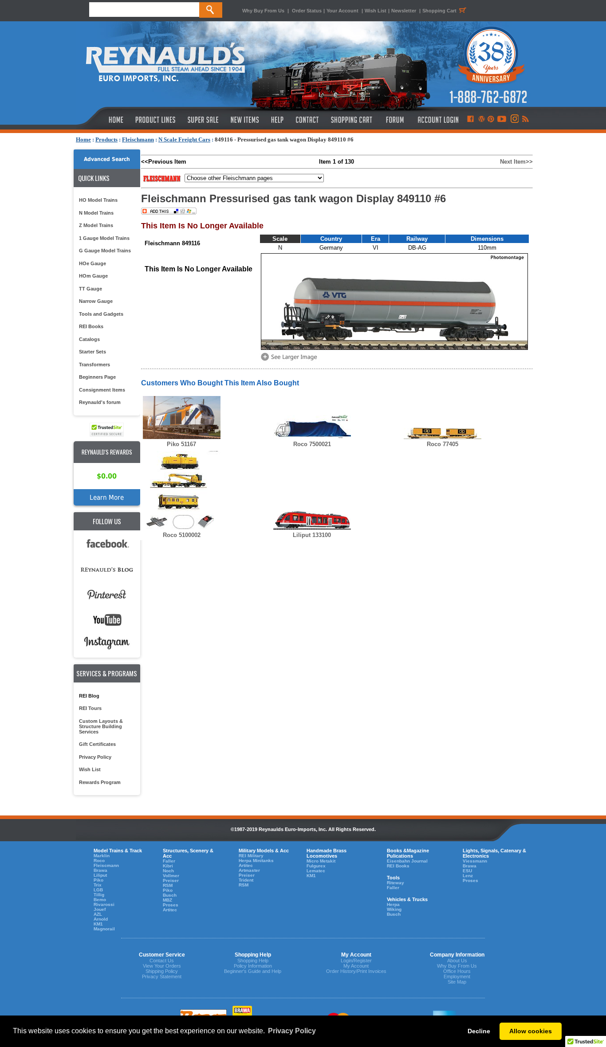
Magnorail (104, 928)
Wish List (375, 10)
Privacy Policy (95, 757)
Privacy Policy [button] (292, 1031)
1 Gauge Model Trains (104, 238)
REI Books (91, 326)
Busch (170, 895)
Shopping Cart (439, 10)
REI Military (251, 855)
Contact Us (162, 960)
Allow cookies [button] (530, 1031)
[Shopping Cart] (352, 119)
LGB (98, 889)
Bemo (100, 899)
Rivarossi (104, 904)
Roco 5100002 (182, 535)
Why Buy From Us (263, 10)
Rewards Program (100, 782)
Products (106, 139)
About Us (457, 960)
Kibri (168, 865)
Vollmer (171, 875)
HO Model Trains (98, 200)
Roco (99, 860)
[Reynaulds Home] (103, 119)
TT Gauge (90, 288)
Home (83, 139)
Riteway (395, 882)
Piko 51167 (181, 444)
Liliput (100, 875)
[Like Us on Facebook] (470, 119)
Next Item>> (516, 161)
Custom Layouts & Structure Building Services (101, 726)
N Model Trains (96, 213)
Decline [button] (479, 1031)
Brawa (100, 870)
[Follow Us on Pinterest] (491, 119)
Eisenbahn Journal (407, 861)
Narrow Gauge (96, 301)
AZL (98, 914)
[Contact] (308, 119)
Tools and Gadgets (101, 314)
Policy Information (253, 966)
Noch (168, 870)
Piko (98, 880)
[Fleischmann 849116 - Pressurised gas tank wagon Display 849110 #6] (291, 360)
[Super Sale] (203, 119)
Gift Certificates (97, 744)
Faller (169, 861)
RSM (168, 885)
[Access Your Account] (437, 119)
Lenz (468, 875)
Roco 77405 (442, 444)
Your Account (343, 10)
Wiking (394, 909)
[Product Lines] (156, 119)
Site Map (457, 981)
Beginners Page (97, 377)
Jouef (100, 909)
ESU (467, 870)
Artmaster (249, 870)
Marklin (102, 855)
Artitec (170, 909)
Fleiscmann (106, 865)
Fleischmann (138, 139)
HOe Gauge (92, 263)
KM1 (98, 924)
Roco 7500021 (312, 444)
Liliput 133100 (312, 535)
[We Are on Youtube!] (502, 119)
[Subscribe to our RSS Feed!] (525, 119)
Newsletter (403, 10)
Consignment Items (102, 389)
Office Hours (457, 971)
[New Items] (245, 119)
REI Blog (89, 695)
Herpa (393, 904)
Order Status (307, 10)
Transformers (94, 364)
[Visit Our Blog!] (481, 119)
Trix (98, 884)
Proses (170, 904)
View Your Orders (162, 966)
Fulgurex (316, 865)
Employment (457, 976)
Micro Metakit (321, 861)
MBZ (167, 900)
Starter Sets (92, 351)
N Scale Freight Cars (184, 139)
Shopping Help (252, 960)
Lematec (316, 870)
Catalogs (89, 339)
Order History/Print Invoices (356, 971)
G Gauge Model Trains (105, 250)
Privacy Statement (161, 976)
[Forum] (394, 119)
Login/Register (356, 960)
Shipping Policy (162, 971)
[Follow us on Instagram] (514, 119)
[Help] (278, 119)
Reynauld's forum (100, 402)
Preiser (171, 880)
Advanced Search (107, 159)
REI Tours (90, 708)
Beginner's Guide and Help (252, 971)
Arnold (101, 919)
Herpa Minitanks (256, 860)
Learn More (107, 497)
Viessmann (475, 861)
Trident (246, 880)
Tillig (99, 894)
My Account (356, 966)
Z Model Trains (96, 225)
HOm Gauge (93, 275)
